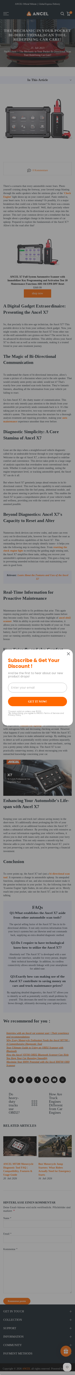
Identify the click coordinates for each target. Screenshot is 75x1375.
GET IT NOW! (37, 701)
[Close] (68, 653)
